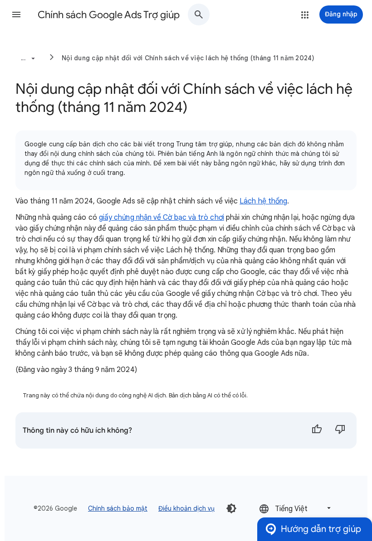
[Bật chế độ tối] (231, 508)
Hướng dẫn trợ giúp (321, 529)
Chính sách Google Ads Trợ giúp (109, 15)
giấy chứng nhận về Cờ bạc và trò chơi (161, 217)
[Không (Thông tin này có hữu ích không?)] (340, 430)
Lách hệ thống (263, 201)
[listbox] (295, 508)
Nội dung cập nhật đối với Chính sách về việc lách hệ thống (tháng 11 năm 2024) (188, 58)
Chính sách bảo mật (117, 508)
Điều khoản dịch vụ (186, 508)
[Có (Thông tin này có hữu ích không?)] (317, 430)
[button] (16, 14)
